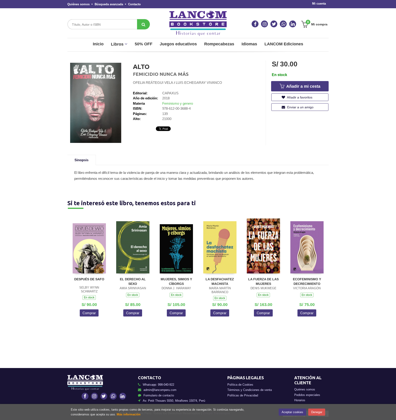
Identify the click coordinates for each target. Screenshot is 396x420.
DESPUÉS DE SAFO (89, 279)
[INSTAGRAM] (264, 24)
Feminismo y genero (177, 103)
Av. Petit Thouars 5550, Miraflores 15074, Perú (174, 400)
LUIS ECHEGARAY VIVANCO (199, 83)
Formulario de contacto (158, 395)
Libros (118, 44)
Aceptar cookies (292, 412)
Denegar (316, 412)
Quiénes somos (78, 4)
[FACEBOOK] (255, 24)
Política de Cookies (240, 384)
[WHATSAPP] (283, 24)
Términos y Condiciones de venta (249, 390)
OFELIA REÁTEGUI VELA (153, 83)
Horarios (299, 400)
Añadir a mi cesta (302, 86)
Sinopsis (81, 160)
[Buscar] (143, 24)
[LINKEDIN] (292, 24)
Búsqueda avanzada (109, 4)
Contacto (134, 4)
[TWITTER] (273, 24)
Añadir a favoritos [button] (299, 97)
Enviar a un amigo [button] (300, 107)
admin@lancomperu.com (159, 390)
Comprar (89, 313)
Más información (128, 414)
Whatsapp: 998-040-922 (158, 384)
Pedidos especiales (307, 395)
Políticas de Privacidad (242, 395)
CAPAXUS (170, 93)
